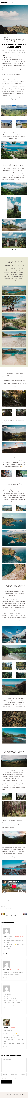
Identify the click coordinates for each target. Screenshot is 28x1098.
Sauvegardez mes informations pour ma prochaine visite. (14, 1078)
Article (5, 50)
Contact (22, 1094)
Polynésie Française (10, 52)
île (9, 50)
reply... (5, 953)
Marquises (4, 900)
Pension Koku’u (14, 79)
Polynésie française (14, 40)
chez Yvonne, (8, 825)
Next (23, 240)
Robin (3, 906)
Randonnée (21, 52)
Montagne (22, 50)
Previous (4, 240)
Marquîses (14, 50)
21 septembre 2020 (6, 909)
